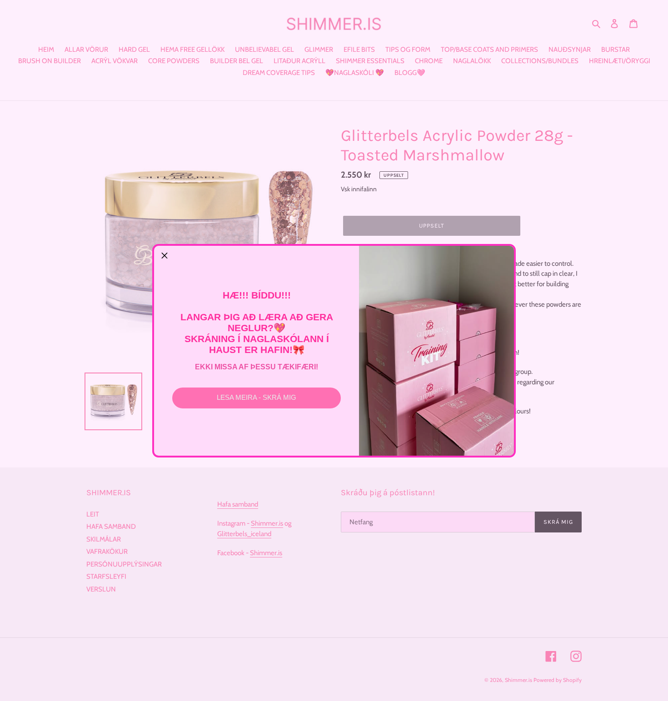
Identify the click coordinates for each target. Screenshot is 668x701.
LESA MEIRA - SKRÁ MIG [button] (256, 397)
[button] (164, 256)
